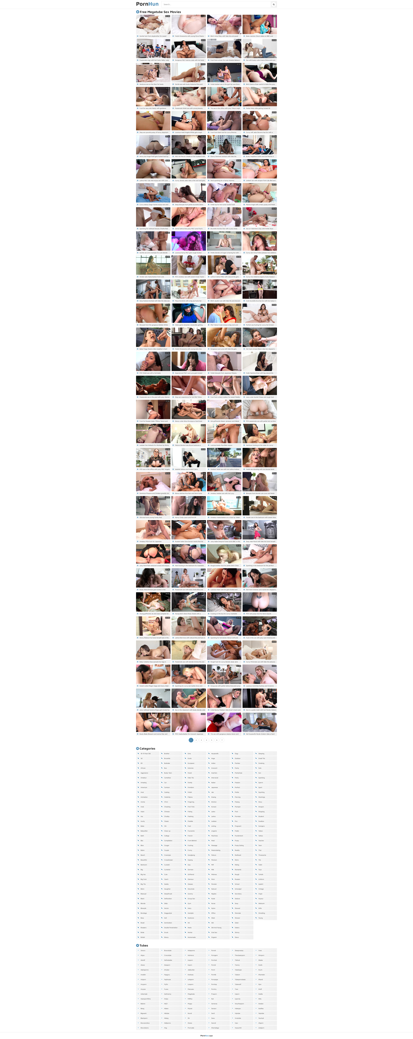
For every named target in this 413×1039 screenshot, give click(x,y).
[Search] (274, 4)
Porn (147, 4)
